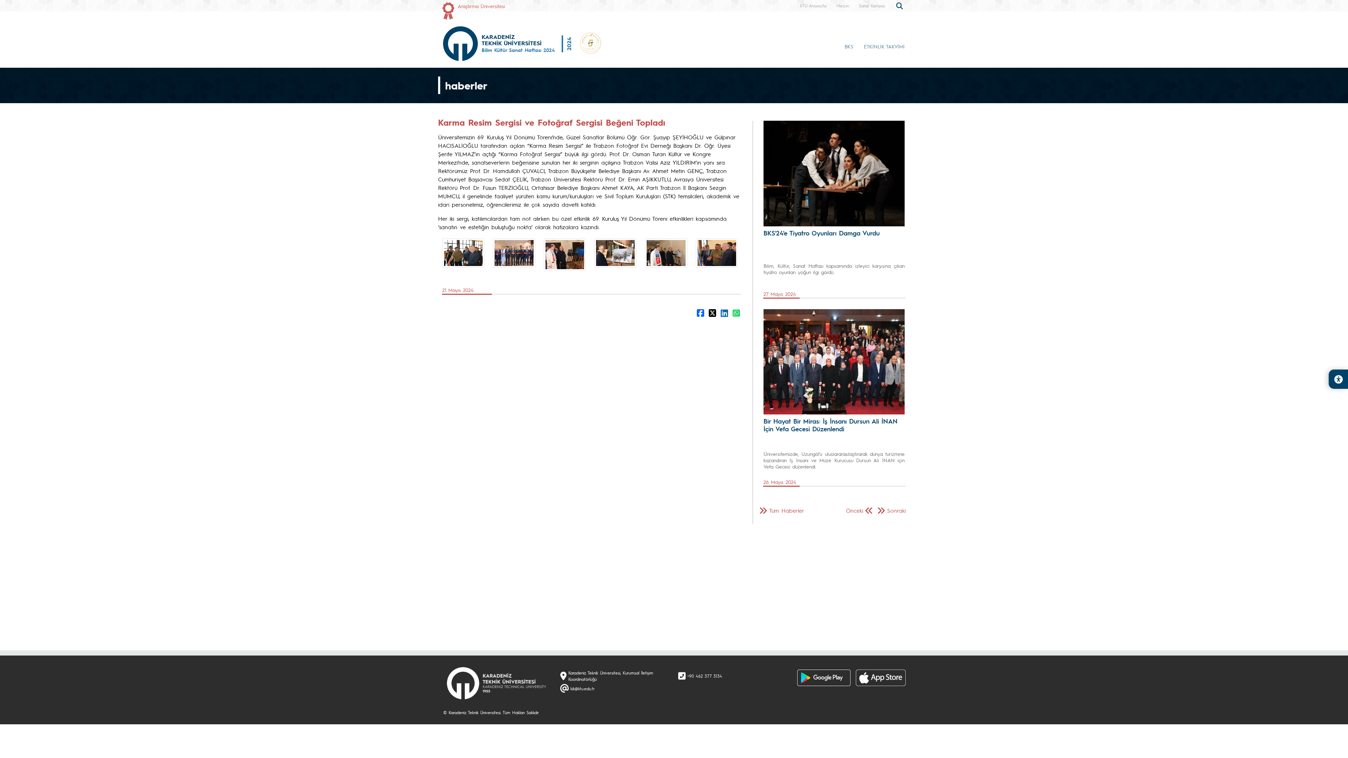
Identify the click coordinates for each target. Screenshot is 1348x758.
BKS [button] (849, 46)
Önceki (854, 510)
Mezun (843, 5)
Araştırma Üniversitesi (481, 6)
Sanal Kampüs (872, 5)
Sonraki (896, 510)
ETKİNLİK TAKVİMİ (884, 46)
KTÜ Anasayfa (813, 5)
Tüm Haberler (786, 510)
